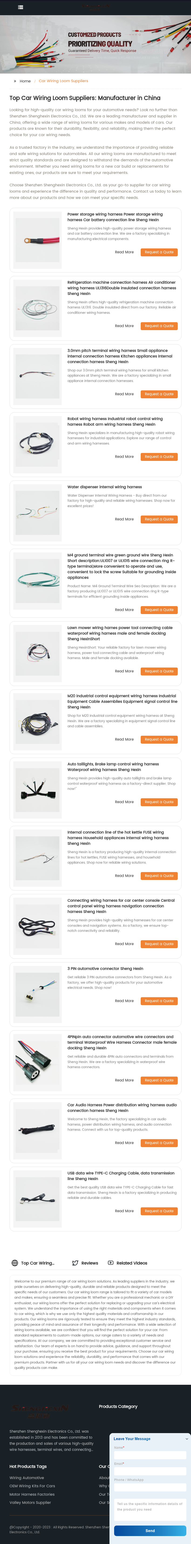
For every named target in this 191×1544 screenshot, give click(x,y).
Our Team (108, 1494)
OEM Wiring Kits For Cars (32, 1486)
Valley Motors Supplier (30, 1502)
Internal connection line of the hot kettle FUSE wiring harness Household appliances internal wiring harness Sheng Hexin (118, 838)
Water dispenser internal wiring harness (105, 487)
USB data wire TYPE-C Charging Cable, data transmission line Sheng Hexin (121, 1176)
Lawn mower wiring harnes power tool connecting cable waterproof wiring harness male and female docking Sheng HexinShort (120, 633)
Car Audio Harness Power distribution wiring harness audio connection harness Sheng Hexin (122, 1108)
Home (25, 81)
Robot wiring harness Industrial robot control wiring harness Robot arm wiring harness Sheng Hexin (115, 422)
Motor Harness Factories (32, 1494)
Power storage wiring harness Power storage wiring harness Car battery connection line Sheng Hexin (115, 217)
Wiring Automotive (27, 1478)
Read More (124, 252)
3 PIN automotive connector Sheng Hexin (105, 969)
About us (107, 1478)
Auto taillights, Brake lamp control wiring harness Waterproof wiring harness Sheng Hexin (113, 767)
